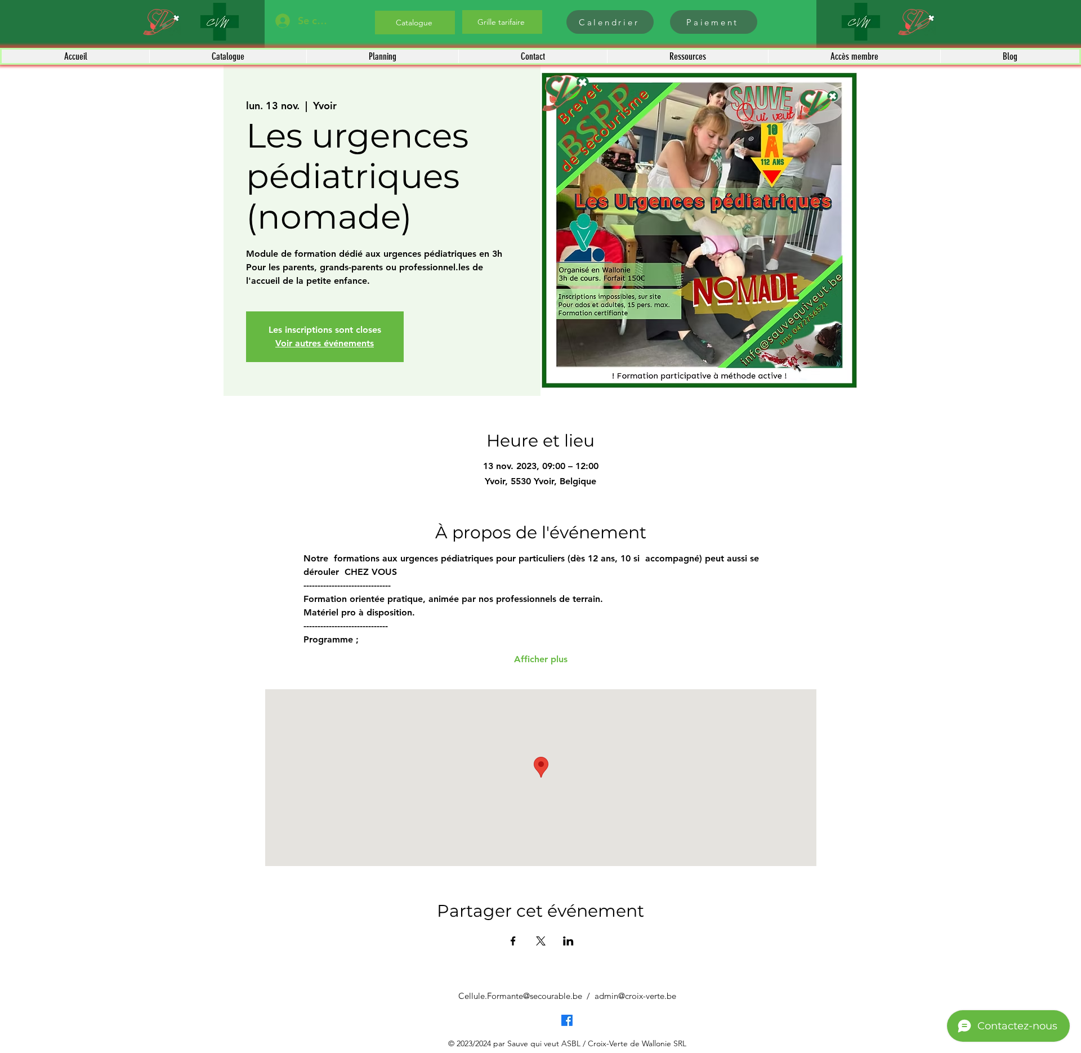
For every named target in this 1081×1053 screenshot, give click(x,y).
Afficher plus (541, 659)
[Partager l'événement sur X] (540, 940)
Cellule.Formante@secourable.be (520, 995)
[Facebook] (567, 1020)
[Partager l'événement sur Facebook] (513, 940)
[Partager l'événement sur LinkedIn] (568, 940)
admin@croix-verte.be (635, 995)
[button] (227, 56)
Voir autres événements (324, 343)
